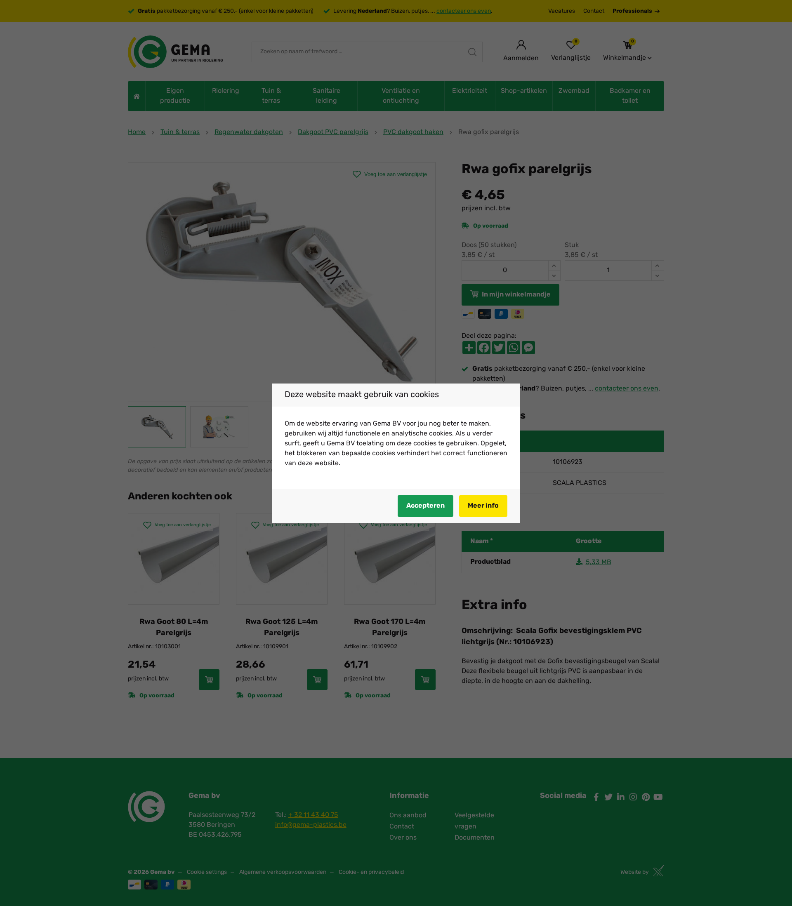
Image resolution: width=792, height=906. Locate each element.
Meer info (483, 506)
